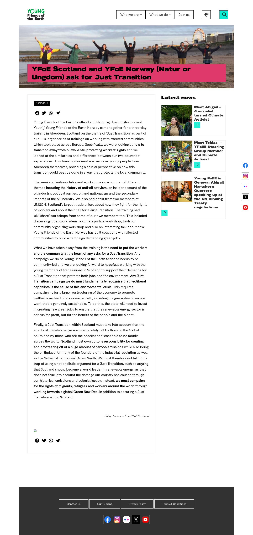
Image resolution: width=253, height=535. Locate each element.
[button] (206, 14)
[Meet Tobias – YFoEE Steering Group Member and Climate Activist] (176, 156)
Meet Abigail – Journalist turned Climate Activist (208, 113)
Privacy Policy (137, 504)
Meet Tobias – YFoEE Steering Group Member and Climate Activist (209, 150)
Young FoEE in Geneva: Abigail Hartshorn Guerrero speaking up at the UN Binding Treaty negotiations (209, 192)
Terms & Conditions (174, 504)
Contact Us (74, 504)
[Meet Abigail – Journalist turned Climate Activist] (176, 120)
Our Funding (104, 504)
